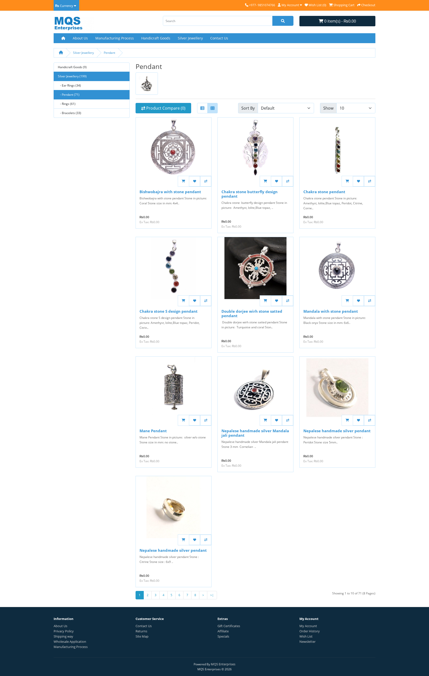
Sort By (248, 108)
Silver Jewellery (190, 38)
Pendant (109, 53)
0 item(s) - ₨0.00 (339, 21)
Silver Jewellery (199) (72, 76)
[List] (202, 108)
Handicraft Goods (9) (72, 67)
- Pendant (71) (68, 94)
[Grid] (212, 108)
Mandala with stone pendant (330, 311)
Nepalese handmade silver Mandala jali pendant (255, 433)
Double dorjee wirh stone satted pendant (251, 313)
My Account (308, 626)
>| (212, 595)
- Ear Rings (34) (69, 85)
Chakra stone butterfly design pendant (249, 194)
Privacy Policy (64, 631)
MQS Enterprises (223, 664)
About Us (80, 38)
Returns (141, 631)
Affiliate (223, 631)
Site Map (142, 636)
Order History (309, 631)
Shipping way (63, 636)
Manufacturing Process (114, 38)
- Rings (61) (66, 104)
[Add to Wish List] (194, 181)
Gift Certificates (228, 626)
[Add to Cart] (183, 181)
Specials (223, 636)
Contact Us (219, 38)
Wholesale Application (70, 641)
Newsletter (307, 641)
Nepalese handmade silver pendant (337, 430)
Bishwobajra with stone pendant (170, 191)
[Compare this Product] (205, 181)
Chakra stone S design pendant (169, 311)
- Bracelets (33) (69, 113)
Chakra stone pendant (324, 191)
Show (328, 108)
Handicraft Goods (155, 38)
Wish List (306, 636)
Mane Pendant (153, 430)
